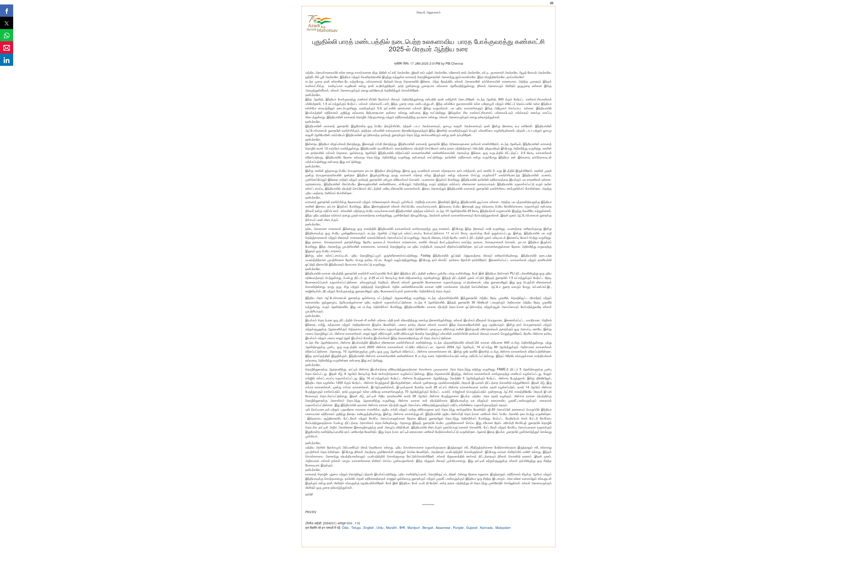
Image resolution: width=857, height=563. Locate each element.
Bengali (428, 527)
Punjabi (458, 527)
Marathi (392, 527)
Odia (345, 527)
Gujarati (472, 527)
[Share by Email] (6, 47)
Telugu (356, 527)
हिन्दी (402, 527)
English (369, 527)
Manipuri (414, 527)
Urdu (380, 527)
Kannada (487, 527)
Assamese (443, 527)
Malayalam (503, 527)
